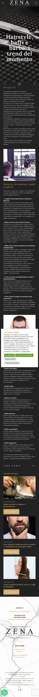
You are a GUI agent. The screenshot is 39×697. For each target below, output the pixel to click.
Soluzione (19, 677)
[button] (4, 692)
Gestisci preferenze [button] (12, 363)
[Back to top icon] (35, 693)
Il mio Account (19, 649)
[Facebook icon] (18, 690)
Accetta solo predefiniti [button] (24, 355)
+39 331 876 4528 (20, 617)
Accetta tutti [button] (9, 355)
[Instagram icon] (20, 690)
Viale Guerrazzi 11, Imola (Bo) (19, 611)
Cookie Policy (26, 351)
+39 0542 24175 (19, 615)
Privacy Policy (19, 657)
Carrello (20, 651)
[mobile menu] (36, 3)
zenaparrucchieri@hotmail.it (19, 619)
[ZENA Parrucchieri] (19, 3)
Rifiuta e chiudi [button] (10, 359)
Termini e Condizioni (19, 655)
